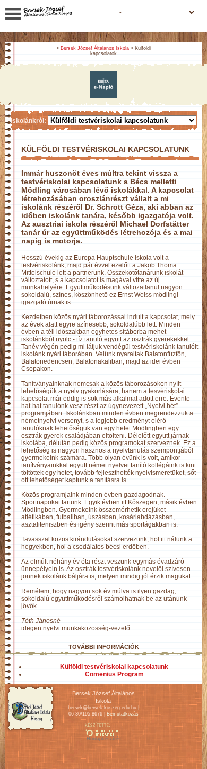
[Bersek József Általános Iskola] (47, 15)
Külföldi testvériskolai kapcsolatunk (114, 667)
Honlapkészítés (104, 738)
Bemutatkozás (123, 714)
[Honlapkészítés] (103, 734)
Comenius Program (114, 674)
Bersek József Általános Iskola (95, 48)
